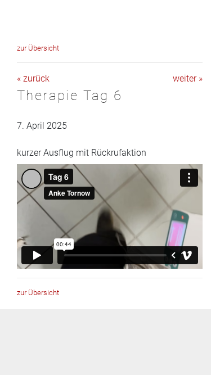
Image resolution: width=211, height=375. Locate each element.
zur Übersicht (38, 48)
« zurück (33, 78)
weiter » (188, 78)
